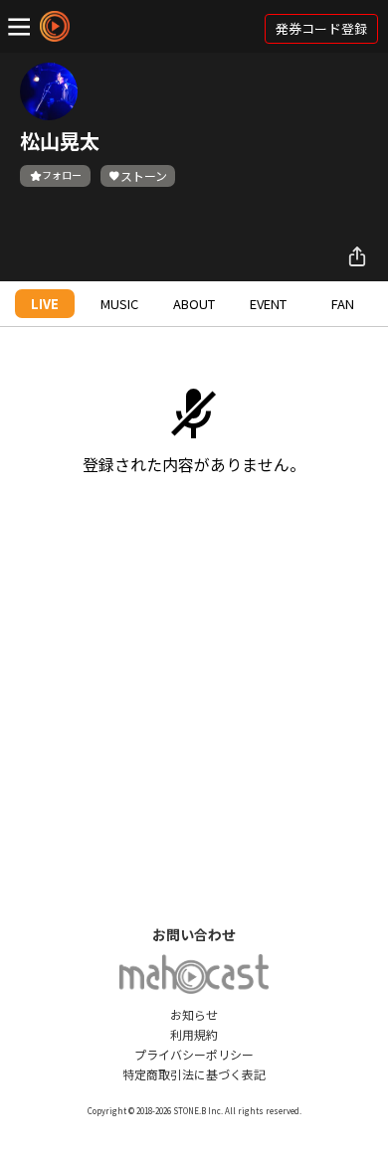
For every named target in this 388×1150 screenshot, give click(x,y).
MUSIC (119, 303)
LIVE (45, 303)
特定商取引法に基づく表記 (194, 1074)
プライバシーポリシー (194, 1054)
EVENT (268, 303)
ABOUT (194, 303)
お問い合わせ (194, 934)
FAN (342, 303)
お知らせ (194, 1014)
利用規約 (194, 1034)
